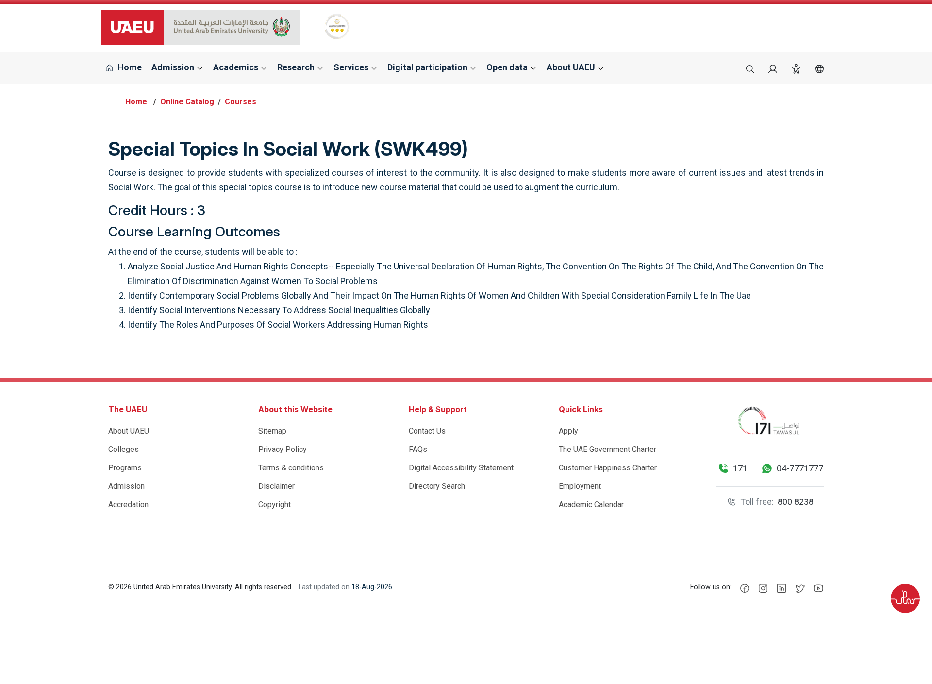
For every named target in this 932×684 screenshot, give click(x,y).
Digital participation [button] (428, 67)
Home (129, 67)
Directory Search (437, 486)
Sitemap (272, 430)
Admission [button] (173, 67)
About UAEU (128, 430)
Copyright (274, 504)
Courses (240, 101)
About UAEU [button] (572, 67)
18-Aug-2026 (371, 587)
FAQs (418, 449)
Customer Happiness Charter (608, 467)
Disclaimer (276, 486)
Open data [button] (508, 67)
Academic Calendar (591, 504)
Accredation (128, 504)
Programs (125, 467)
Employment (580, 486)
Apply (568, 430)
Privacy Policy (282, 449)
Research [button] (296, 67)
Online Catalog (187, 101)
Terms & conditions (291, 467)
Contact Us (427, 430)
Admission (126, 486)
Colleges (123, 449)
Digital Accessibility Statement (461, 467)
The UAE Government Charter (607, 449)
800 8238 (796, 502)
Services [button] (351, 67)
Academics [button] (236, 67)
